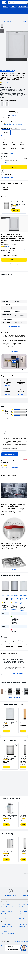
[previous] (3, 133)
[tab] (5, 642)
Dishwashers (16, 20)
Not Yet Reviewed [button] (22, 603)
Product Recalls (4, 913)
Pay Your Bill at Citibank (6, 926)
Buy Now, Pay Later (5, 931)
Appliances (9, 20)
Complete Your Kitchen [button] (14, 697)
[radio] (5, 146)
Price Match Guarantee (6, 911)
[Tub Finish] (9, 322)
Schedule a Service (23, 909)
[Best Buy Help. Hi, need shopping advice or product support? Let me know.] (23, 948)
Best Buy (3, 20)
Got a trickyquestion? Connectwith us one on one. (13, 948)
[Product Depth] (11, 311)
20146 (11, 153)
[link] (9, 454)
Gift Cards (3, 918)
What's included (7, 124)
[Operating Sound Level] (12, 315)
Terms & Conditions (17, 124)
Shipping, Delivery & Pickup (7, 906)
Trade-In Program (5, 916)
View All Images (5, 595)
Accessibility (3, 945)
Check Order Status (5, 904)
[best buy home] (4, 2)
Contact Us (21, 918)
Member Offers (22, 929)
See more (14, 569)
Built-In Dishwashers (6, 21)
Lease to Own (4, 929)
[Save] (2, 171)
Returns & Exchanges (6, 909)
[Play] (14, 361)
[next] (24, 133)
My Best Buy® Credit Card (7, 924)
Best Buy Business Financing (7, 933)
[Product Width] (11, 308)
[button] (5, 6)
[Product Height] (11, 304)
